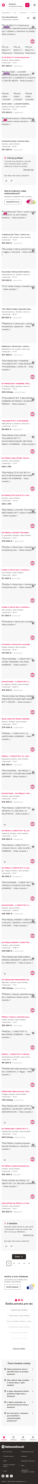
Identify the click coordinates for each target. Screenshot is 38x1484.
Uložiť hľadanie (12, 1287)
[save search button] (34, 18)
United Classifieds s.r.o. (18, 1481)
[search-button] (27, 5)
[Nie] (11, 181)
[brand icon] (3, 5)
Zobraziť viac (28, 170)
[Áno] (6, 181)
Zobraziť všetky (19, 1349)
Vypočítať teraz (12, 202)
